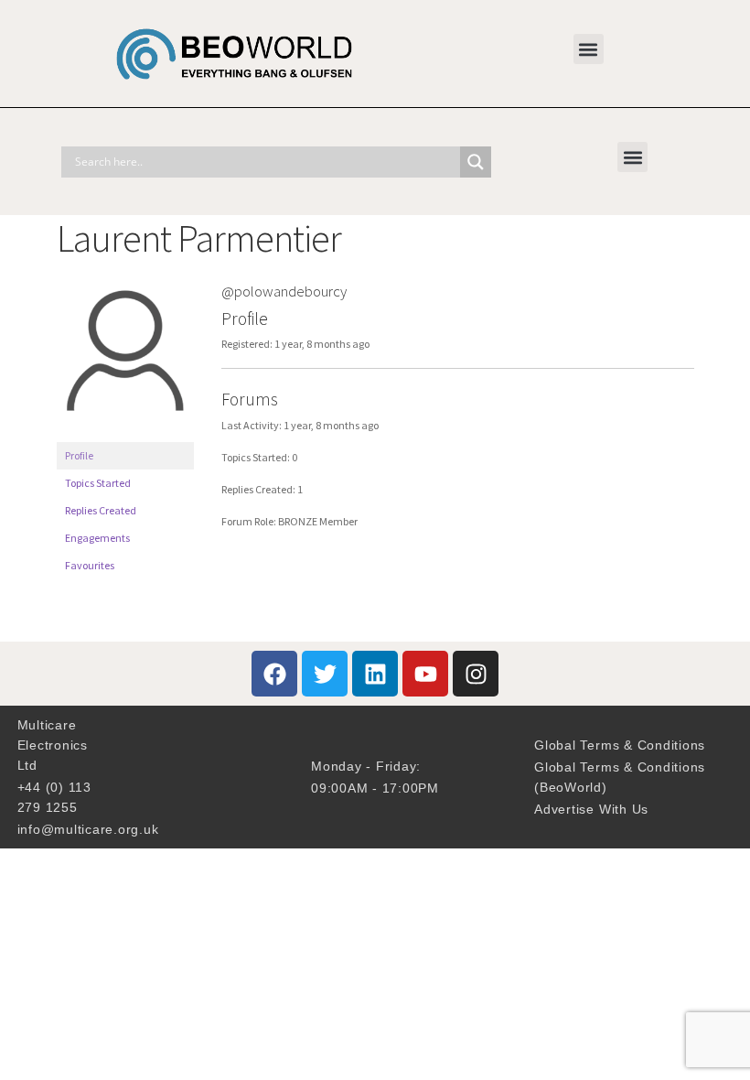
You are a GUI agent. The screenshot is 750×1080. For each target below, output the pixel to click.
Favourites (89, 565)
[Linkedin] (375, 674)
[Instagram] (475, 674)
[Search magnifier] (475, 162)
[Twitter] (325, 674)
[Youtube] (425, 674)
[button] (588, 49)
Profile (79, 455)
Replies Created (100, 510)
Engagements (97, 538)
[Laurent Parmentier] (125, 433)
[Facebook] (274, 674)
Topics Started (98, 483)
